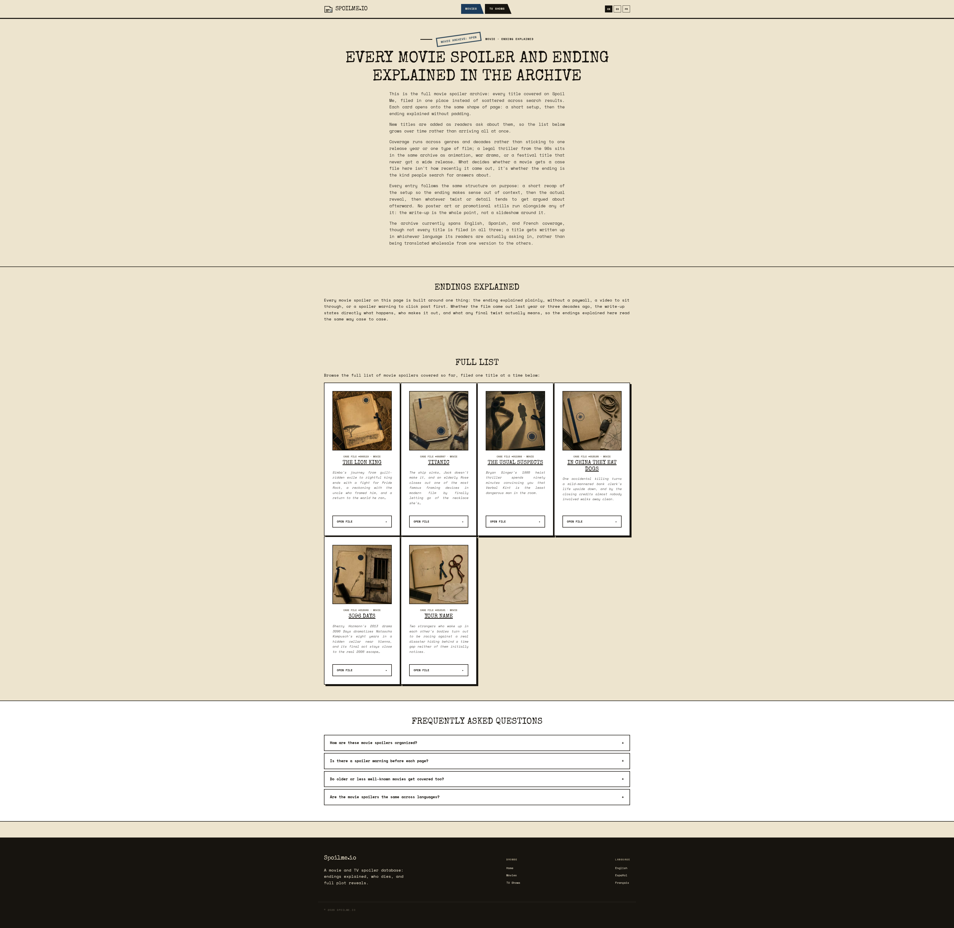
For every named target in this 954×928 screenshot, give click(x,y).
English (621, 868)
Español (621, 875)
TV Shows (497, 9)
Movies (471, 9)
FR (626, 9)
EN (608, 9)
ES (617, 9)
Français (622, 882)
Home (509, 868)
